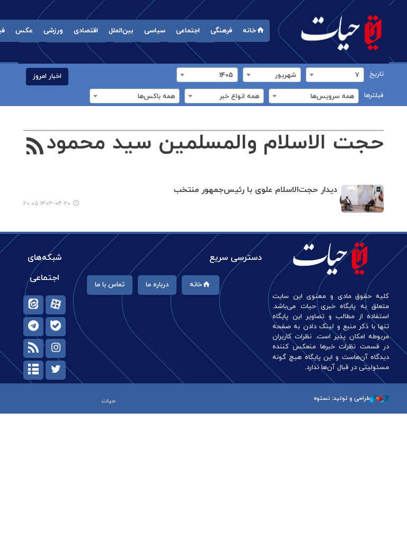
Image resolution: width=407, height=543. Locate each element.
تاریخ (376, 74)
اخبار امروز (47, 76)
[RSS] (35, 147)
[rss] (33, 348)
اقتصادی (86, 31)
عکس (24, 31)
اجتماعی (188, 31)
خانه (249, 31)
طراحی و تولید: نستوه (342, 398)
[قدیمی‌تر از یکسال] (362, 199)
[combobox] (335, 74)
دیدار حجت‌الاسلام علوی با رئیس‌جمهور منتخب (255, 190)
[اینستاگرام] (56, 348)
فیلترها (374, 95)
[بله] (56, 326)
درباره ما (157, 285)
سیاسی (154, 31)
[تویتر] (56, 370)
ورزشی (53, 31)
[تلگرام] (33, 326)
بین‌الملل (121, 31)
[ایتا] (33, 304)
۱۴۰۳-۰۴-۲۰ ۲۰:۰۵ (46, 203)
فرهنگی (221, 31)
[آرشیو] (33, 370)
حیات (341, 32)
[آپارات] (56, 304)
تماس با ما (110, 285)
